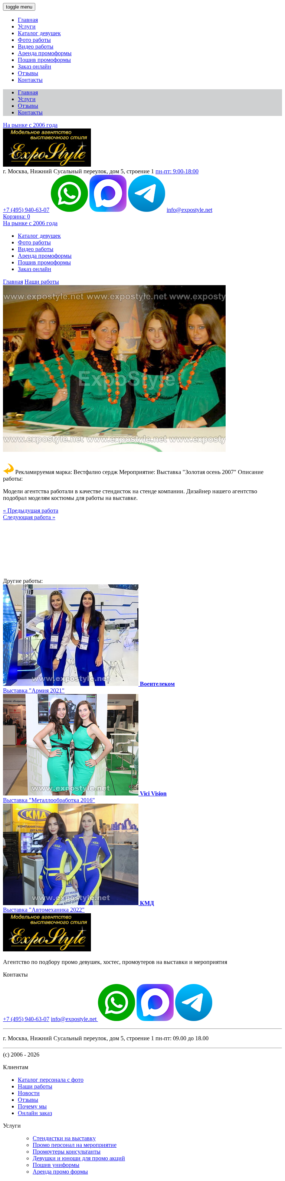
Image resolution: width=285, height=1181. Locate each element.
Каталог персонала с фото (50, 1080)
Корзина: (16, 216)
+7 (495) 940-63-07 (26, 210)
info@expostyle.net (189, 210)
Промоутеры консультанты (67, 1151)
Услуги (27, 26)
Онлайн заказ (35, 1113)
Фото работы (34, 40)
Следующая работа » (29, 517)
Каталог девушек (39, 33)
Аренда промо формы (60, 1171)
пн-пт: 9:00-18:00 (177, 171)
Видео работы (35, 46)
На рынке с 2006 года (30, 125)
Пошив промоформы (44, 60)
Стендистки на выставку (64, 1138)
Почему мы (32, 1106)
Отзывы (28, 73)
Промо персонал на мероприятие (75, 1145)
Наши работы (41, 281)
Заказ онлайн (34, 66)
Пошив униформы (56, 1165)
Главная (28, 20)
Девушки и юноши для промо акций (79, 1158)
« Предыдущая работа (30, 510)
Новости (29, 1093)
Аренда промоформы (45, 53)
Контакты (30, 80)
